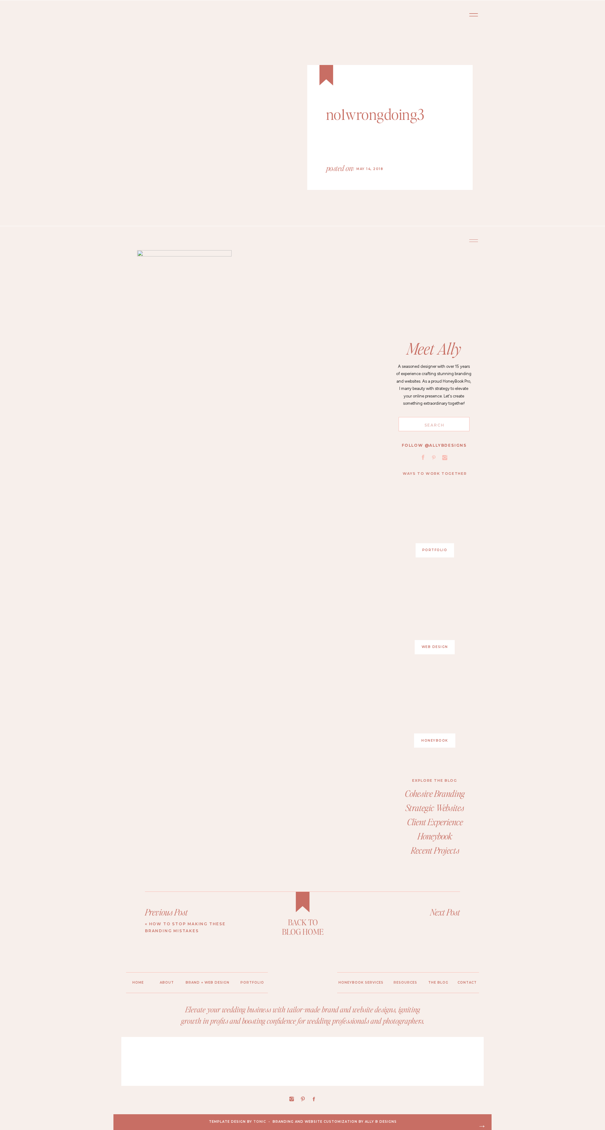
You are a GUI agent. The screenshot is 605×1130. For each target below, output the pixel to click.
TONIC (259, 1122)
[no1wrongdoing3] (239, 131)
